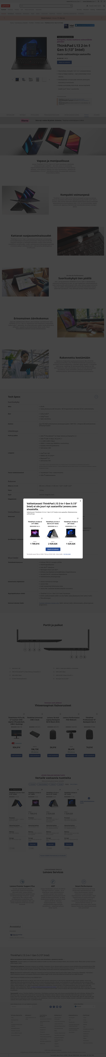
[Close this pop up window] (80, 500)
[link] (35, 533)
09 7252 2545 (67, 554)
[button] (42, 518)
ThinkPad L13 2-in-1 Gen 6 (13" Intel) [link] (53, 523)
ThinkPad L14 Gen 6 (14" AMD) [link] (35, 523)
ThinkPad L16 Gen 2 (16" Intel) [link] (71, 523)
